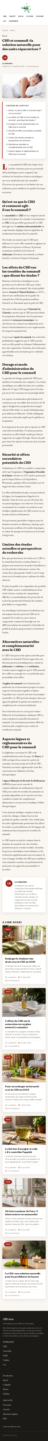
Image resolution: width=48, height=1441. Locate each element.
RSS (5, 1419)
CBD (5, 16)
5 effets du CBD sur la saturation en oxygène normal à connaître (18, 1024)
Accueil (5, 30)
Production (8, 1376)
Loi (4, 21)
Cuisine (40, 16)
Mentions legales (10, 1414)
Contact (6, 1410)
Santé (12, 16)
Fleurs (29, 16)
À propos (27, 908)
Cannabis (13, 21)
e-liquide (6, 1385)
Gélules (6, 1394)
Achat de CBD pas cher (12, 1427)
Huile (21, 16)
